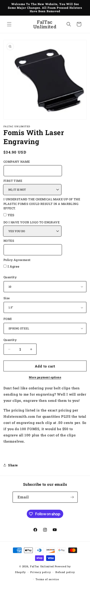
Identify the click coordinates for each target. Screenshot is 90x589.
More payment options (45, 377)
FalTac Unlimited (42, 566)
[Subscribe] (72, 497)
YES (11, 215)
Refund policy (65, 572)
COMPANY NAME (16, 162)
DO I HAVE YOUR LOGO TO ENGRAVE (31, 222)
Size (6, 298)
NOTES (8, 241)
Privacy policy (40, 572)
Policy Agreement (16, 260)
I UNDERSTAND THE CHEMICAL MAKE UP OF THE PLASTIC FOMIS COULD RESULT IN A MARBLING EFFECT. (41, 203)
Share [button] (13, 465)
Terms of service (47, 579)
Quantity (10, 277)
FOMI (7, 319)
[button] (9, 24)
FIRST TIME (12, 181)
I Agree (13, 266)
